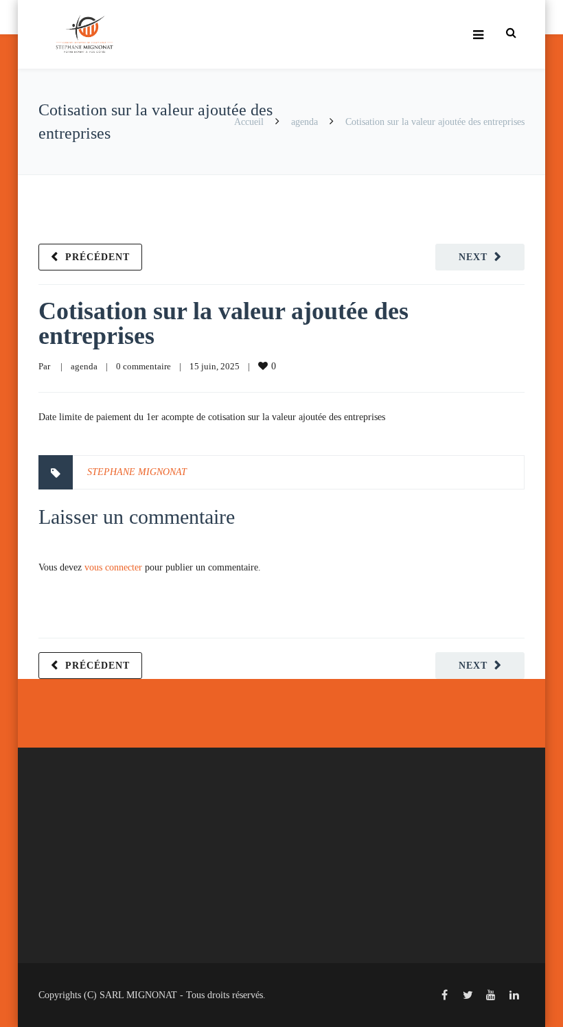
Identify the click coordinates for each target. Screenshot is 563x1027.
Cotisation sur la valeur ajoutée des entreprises (223, 323)
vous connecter (113, 567)
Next (473, 257)
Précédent (97, 257)
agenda (304, 122)
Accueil (249, 122)
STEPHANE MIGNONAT (137, 472)
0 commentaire (143, 366)
